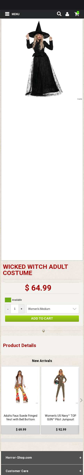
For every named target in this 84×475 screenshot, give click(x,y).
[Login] (67, 14)
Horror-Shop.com (42, 5)
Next (81, 400)
